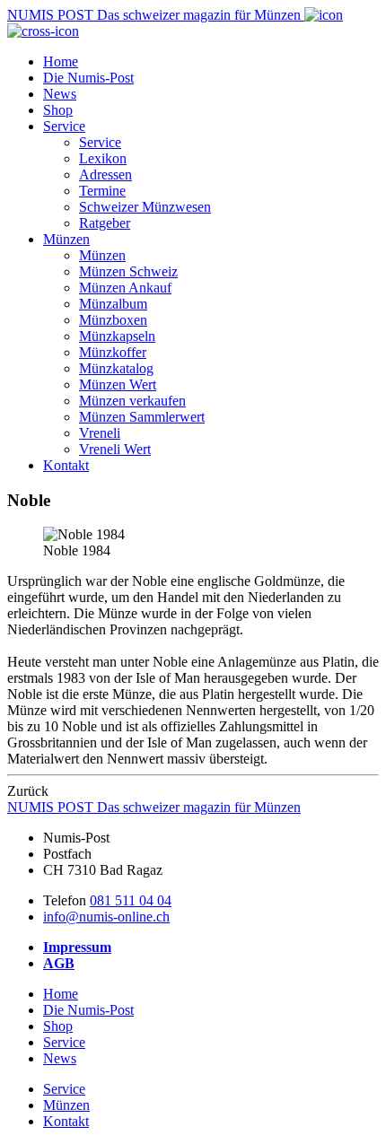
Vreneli (99, 433)
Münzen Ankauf (125, 287)
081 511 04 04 (130, 900)
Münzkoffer (112, 352)
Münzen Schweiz (128, 271)
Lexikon (103, 158)
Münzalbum (113, 303)
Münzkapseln (117, 336)
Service (64, 126)
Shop (58, 110)
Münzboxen (113, 319)
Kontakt (66, 465)
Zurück (27, 791)
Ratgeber (104, 223)
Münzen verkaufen (132, 400)
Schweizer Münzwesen (145, 206)
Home (60, 61)
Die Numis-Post (88, 77)
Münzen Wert (117, 384)
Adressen (105, 174)
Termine (102, 190)
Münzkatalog (116, 368)
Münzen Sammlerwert (142, 416)
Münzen (66, 239)
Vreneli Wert (115, 449)
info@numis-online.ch (106, 916)
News (59, 93)
